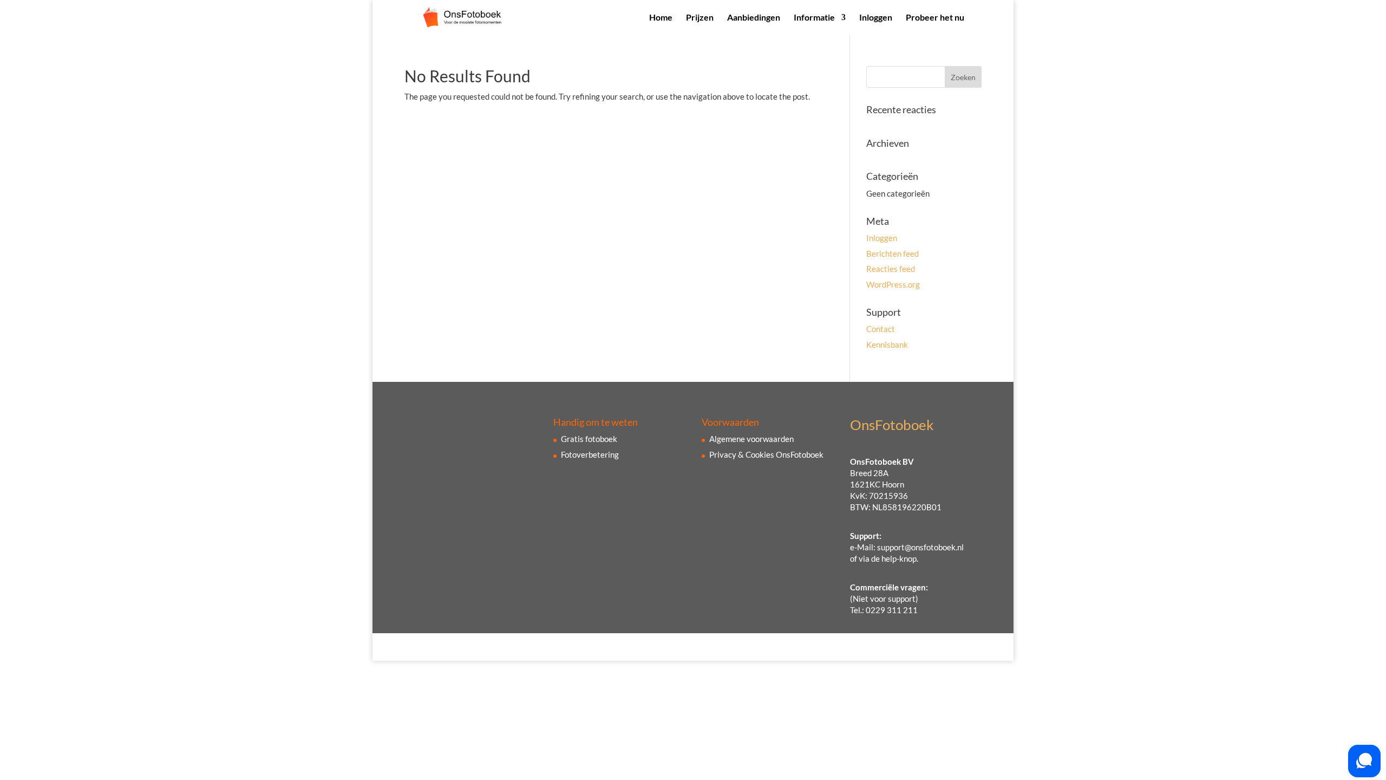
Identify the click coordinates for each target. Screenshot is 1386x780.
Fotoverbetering (590, 454)
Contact (880, 329)
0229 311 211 (892, 610)
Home (660, 18)
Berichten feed (892, 253)
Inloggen (875, 18)
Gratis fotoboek (589, 439)
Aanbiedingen (753, 18)
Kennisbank (887, 344)
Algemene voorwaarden (751, 439)
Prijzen (700, 18)
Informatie (814, 18)
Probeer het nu (935, 18)
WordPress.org (893, 284)
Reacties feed (890, 269)
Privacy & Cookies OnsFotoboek (766, 454)
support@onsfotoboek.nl (920, 547)
